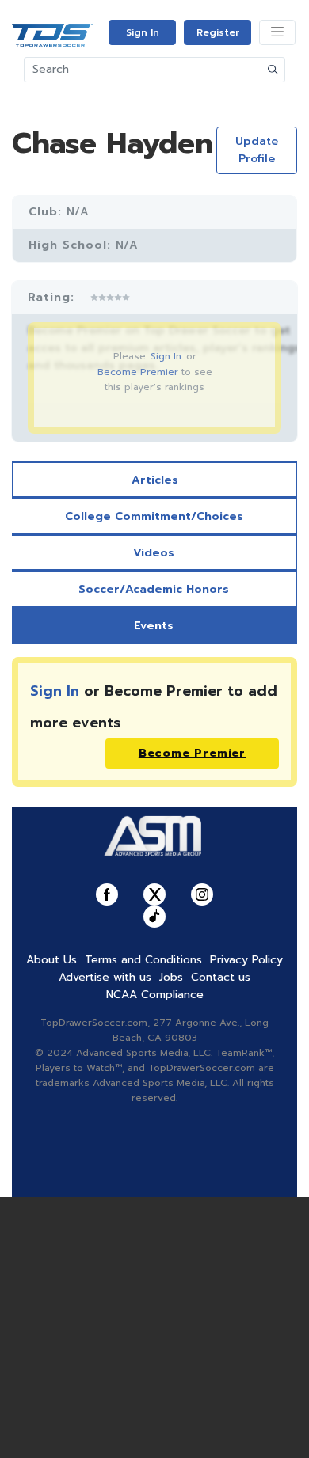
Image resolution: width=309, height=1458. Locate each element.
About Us (51, 959)
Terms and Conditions (143, 959)
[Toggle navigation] (277, 32)
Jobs (171, 977)
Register (217, 32)
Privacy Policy (246, 959)
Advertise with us (105, 977)
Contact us (220, 977)
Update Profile (256, 150)
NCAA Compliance (155, 994)
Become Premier (137, 372)
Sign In (142, 32)
